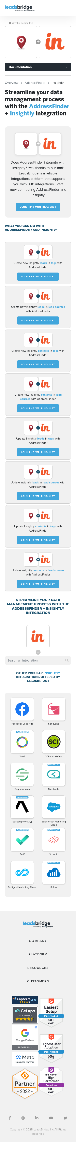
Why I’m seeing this (22, 23)
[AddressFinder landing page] (21, 42)
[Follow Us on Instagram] (23, 1118)
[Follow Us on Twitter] (65, 1118)
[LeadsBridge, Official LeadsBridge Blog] (20, 7)
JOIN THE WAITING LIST (38, 206)
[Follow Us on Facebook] (10, 1118)
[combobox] (38, 660)
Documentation (20, 67)
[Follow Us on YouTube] (51, 1118)
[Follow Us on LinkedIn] (37, 1118)
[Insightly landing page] (55, 42)
